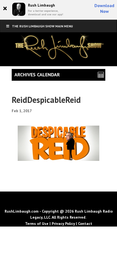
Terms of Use (36, 223)
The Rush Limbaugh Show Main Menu (42, 26)
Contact (85, 223)
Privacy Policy (63, 223)
